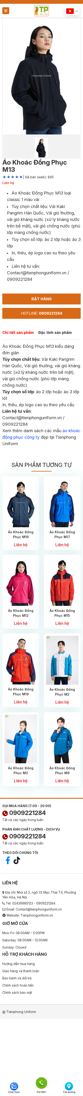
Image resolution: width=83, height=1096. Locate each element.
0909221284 (27, 812)
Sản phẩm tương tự (41, 465)
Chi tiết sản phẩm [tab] (18, 332)
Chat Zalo (14, 1092)
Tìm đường (69, 1092)
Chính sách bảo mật (17, 992)
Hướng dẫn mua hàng (18, 964)
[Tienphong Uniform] (41, 10)
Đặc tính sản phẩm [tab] (55, 332)
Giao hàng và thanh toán (20, 971)
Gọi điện (41, 1082)
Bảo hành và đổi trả (17, 978)
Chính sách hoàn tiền (18, 985)
